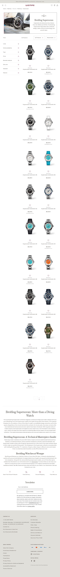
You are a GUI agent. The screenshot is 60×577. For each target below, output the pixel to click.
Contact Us (6, 526)
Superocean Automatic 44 (30, 104)
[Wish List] (51, 5)
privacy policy (31, 506)
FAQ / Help (34, 525)
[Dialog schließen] (59, 1)
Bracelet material (7, 60)
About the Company (8, 548)
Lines (4, 43)
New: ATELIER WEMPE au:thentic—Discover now (30, 1)
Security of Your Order (36, 537)
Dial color (5, 64)
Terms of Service (7, 568)
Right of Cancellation (36, 530)
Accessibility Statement (9, 566)
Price (4, 56)
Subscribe (30, 491)
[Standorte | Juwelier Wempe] (54, 5)
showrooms (35, 461)
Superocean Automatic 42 (30, 69)
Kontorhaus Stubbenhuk (9, 550)
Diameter (5, 68)
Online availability (7, 48)
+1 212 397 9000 (8, 519)
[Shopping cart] (57, 5)
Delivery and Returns (36, 532)
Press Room (6, 558)
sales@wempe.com (34, 502)
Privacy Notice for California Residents (13, 563)
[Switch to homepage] (30, 5)
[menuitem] (2, 5)
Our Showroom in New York (10, 529)
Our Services (34, 519)
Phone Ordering (35, 527)
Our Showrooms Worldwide (10, 532)
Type (4, 52)
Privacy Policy (7, 560)
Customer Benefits (36, 522)
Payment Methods (35, 535)
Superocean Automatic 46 (30, 314)
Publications (6, 555)
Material (5, 72)
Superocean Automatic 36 (48, 139)
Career (5, 553)
